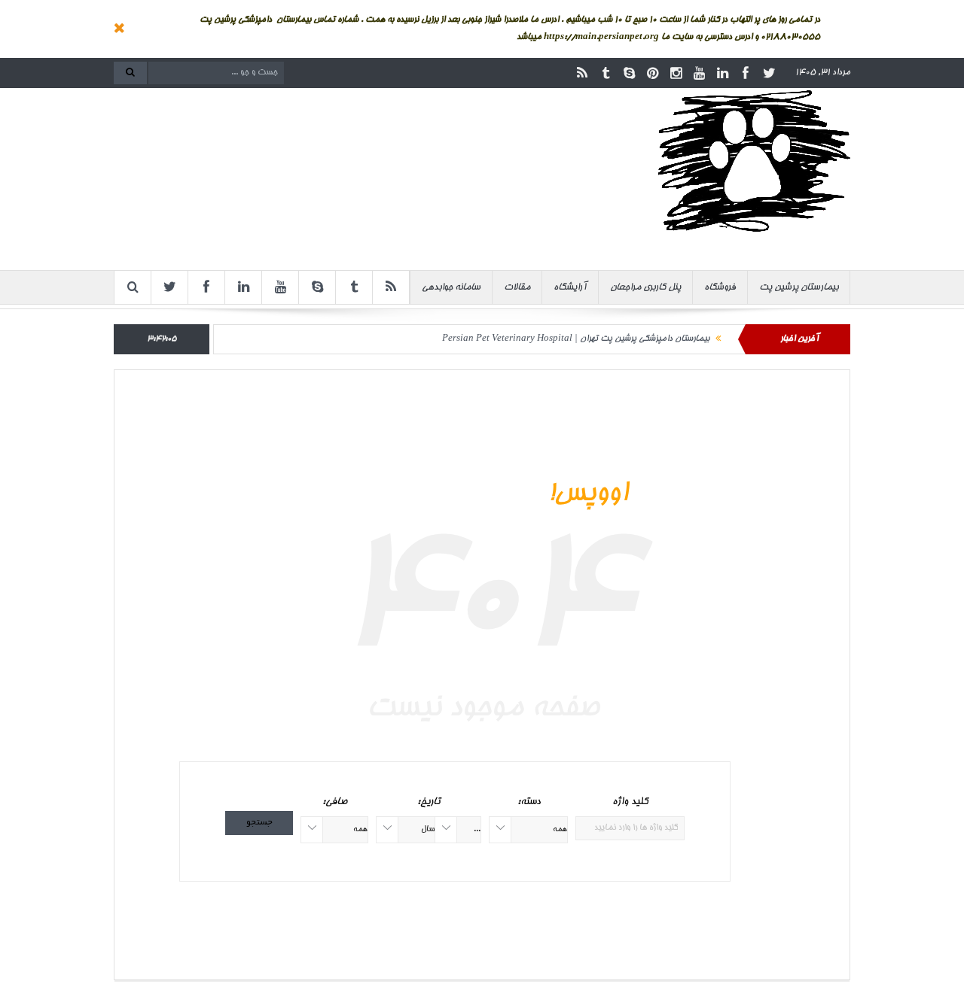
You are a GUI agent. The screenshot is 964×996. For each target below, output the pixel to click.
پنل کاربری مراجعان (645, 287)
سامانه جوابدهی (451, 287)
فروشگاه (720, 287)
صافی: (334, 802)
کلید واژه (630, 802)
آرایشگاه (570, 287)
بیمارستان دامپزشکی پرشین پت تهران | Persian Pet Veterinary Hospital (575, 339)
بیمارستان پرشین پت (798, 287)
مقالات (517, 287)
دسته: (528, 802)
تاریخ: (428, 802)
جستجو (259, 822)
